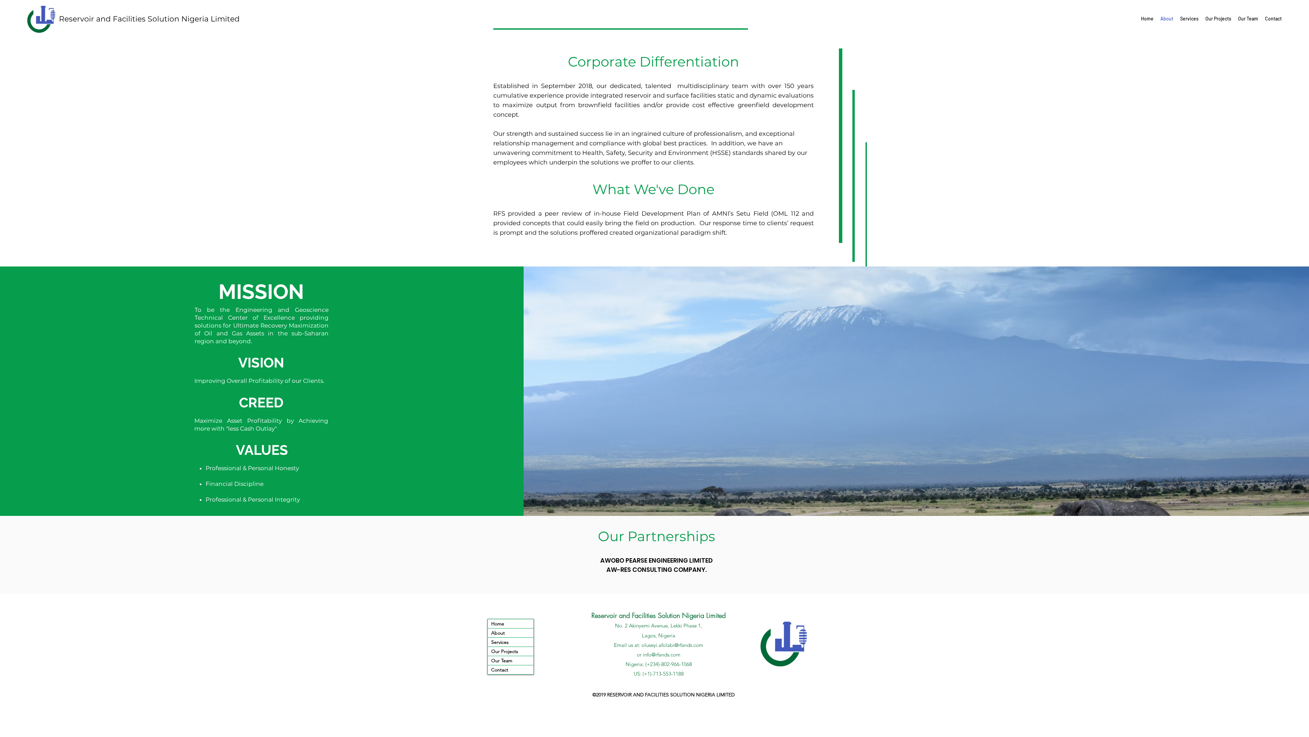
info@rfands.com (661, 654)
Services (500, 642)
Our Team (501, 660)
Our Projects (504, 651)
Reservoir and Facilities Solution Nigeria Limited (149, 19)
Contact (499, 670)
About (498, 633)
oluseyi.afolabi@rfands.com (672, 645)
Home (497, 624)
